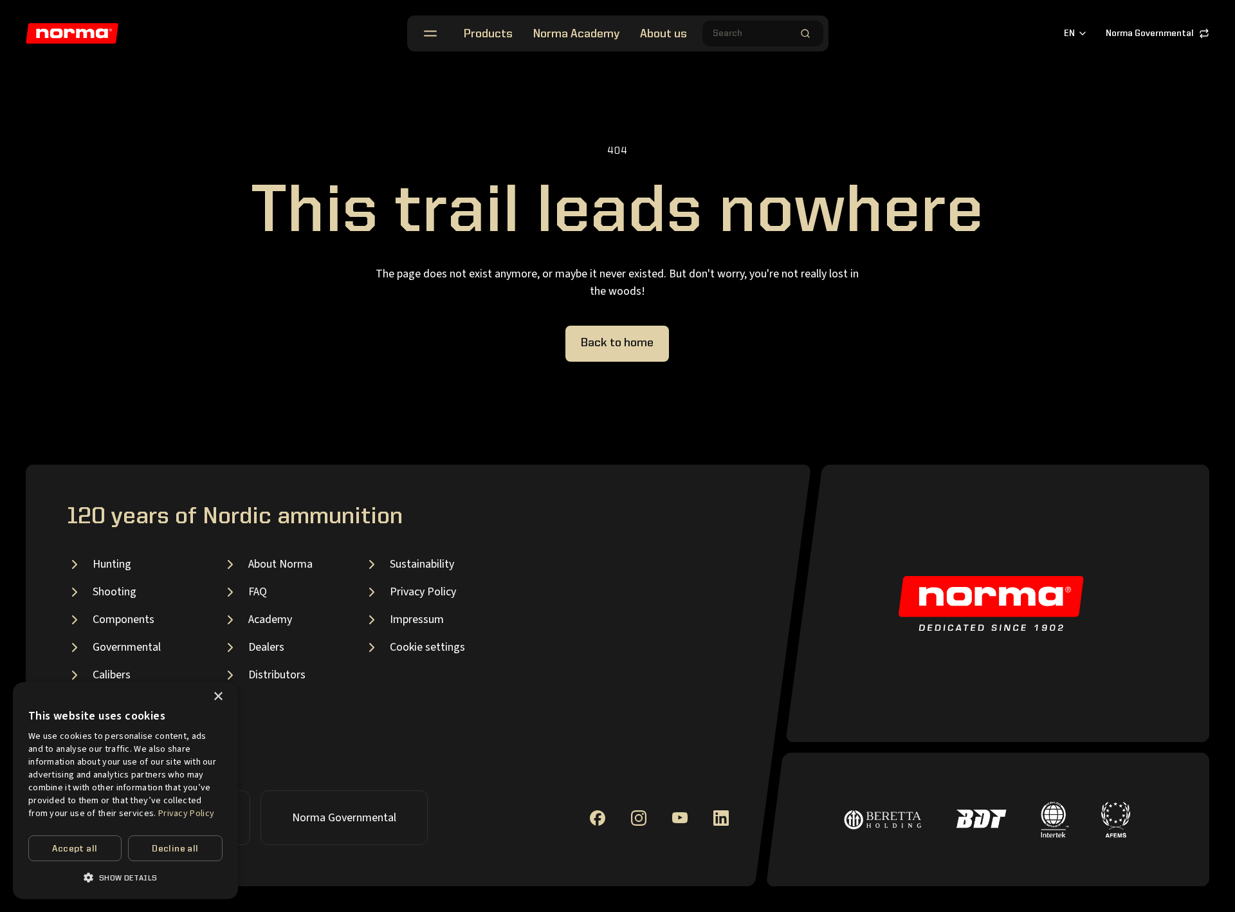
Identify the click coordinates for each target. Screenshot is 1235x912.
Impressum (417, 619)
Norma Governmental (1150, 33)
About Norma (280, 564)
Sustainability (422, 564)
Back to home (617, 343)
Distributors (277, 675)
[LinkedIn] (721, 818)
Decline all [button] (175, 848)
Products (488, 34)
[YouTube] (680, 817)
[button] (125, 878)
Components (123, 619)
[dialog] (125, 790)
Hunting (112, 564)
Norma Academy (576, 34)
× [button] (218, 697)
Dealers (266, 647)
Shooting (114, 592)
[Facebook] (597, 818)
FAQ (257, 592)
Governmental (127, 647)
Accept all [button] (74, 848)
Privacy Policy (423, 592)
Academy (270, 619)
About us (663, 34)
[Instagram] (638, 818)
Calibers (112, 675)
